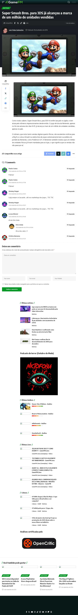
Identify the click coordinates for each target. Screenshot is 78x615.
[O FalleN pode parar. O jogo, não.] (25, 511)
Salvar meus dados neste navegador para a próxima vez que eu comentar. (27, 284)
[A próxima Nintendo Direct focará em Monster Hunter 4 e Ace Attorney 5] (48, 571)
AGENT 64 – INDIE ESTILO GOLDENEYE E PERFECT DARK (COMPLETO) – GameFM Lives (44, 470)
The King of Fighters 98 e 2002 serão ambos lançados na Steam (67, 581)
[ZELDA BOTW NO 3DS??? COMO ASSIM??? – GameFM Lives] (25, 451)
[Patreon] (48, 612)
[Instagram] (35, 612)
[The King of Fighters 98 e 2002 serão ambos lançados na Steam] (67, 571)
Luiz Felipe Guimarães (16, 30)
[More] (27, 23)
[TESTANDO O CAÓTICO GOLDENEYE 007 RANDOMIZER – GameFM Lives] (25, 461)
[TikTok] (37, 612)
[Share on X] (17, 23)
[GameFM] (14, 2)
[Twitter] (29, 612)
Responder (72, 168)
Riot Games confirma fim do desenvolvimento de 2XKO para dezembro (42, 342)
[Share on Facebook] (14, 23)
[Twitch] (40, 612)
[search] (68, 2)
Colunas (34, 504)
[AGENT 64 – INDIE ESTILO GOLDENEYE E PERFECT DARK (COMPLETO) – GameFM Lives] (25, 471)
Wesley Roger (14, 191)
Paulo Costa (13, 168)
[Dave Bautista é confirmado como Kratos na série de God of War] (25, 332)
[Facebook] (26, 612)
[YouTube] (32, 612)
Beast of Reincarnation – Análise (42, 414)
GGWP (39, 504)
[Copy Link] (21, 23)
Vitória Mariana (14, 236)
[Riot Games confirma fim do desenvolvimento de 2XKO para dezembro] (25, 342)
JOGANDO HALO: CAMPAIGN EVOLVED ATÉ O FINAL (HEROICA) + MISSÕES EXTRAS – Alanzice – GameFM (44, 482)
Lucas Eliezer (13, 214)
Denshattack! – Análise (39, 433)
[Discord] (43, 612)
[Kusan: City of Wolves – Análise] (25, 407)
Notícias (6, 8)
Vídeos (50, 453)
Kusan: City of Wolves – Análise (42, 404)
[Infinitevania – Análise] (25, 426)
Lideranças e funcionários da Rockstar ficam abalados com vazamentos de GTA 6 (44, 320)
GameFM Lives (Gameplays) (40, 453)
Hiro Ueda (19, 225)
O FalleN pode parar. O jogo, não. (42, 508)
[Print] (24, 23)
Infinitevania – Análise (39, 423)
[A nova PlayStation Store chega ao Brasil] (29, 571)
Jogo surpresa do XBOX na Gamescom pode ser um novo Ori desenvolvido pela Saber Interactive (45, 309)
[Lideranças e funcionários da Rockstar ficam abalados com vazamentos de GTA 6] (25, 321)
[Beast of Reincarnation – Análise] (25, 416)
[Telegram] (46, 612)
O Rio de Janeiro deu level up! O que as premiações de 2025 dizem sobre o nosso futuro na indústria (44, 520)
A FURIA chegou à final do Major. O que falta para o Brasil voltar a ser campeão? (44, 499)
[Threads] (51, 612)
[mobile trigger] (3, 2)
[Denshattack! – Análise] (25, 436)
